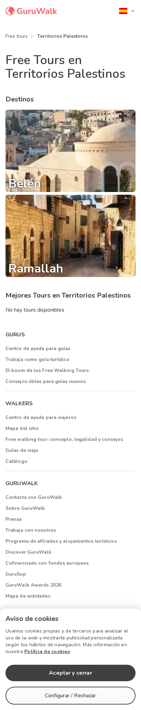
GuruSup (15, 574)
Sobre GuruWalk (25, 508)
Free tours (16, 36)
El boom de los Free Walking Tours (47, 370)
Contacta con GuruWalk (33, 497)
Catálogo (16, 461)
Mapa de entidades (27, 596)
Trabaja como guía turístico (37, 359)
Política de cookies (47, 651)
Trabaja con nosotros (30, 530)
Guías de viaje (21, 450)
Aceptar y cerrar (70, 673)
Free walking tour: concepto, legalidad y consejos (64, 439)
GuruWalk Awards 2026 (33, 585)
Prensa (13, 519)
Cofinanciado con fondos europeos (47, 563)
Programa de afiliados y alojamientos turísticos (61, 541)
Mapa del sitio (22, 428)
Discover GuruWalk (28, 552)
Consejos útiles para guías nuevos (45, 381)
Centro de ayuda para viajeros (40, 417)
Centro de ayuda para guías (37, 348)
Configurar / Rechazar (70, 695)
